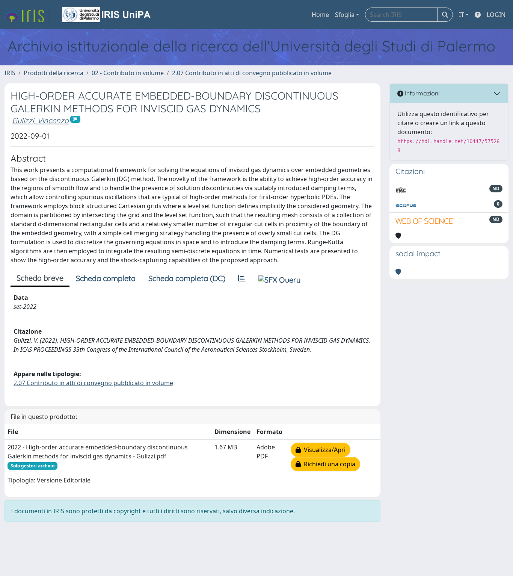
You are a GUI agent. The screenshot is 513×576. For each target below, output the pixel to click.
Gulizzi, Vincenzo (40, 120)
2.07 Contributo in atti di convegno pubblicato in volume (252, 73)
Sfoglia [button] (345, 15)
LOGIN (496, 15)
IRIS (10, 73)
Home (320, 15)
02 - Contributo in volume (128, 73)
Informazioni (421, 93)
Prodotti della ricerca (53, 73)
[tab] (242, 278)
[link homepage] (27, 15)
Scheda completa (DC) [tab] (186, 278)
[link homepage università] (107, 15)
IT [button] (461, 15)
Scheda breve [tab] (40, 278)
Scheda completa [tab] (106, 278)
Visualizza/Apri (323, 450)
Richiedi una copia (328, 464)
